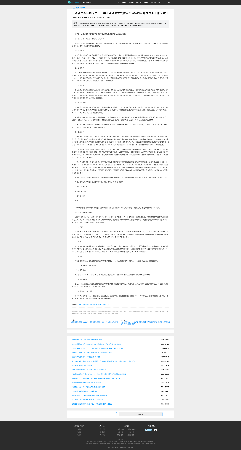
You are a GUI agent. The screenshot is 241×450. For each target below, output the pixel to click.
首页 (117, 2)
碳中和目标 (90, 304)
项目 (85, 304)
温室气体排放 (98, 304)
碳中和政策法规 (80, 8)
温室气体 (81, 304)
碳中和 (124, 2)
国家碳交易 (106, 304)
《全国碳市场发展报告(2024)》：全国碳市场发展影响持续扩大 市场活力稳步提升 (94, 322)
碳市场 (153, 2)
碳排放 (138, 2)
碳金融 (146, 2)
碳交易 (131, 2)
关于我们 (102, 429)
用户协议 (102, 435)
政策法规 (161, 2)
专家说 (169, 2)
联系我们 (102, 432)
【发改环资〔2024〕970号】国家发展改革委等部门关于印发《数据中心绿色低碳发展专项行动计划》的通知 (145, 323)
